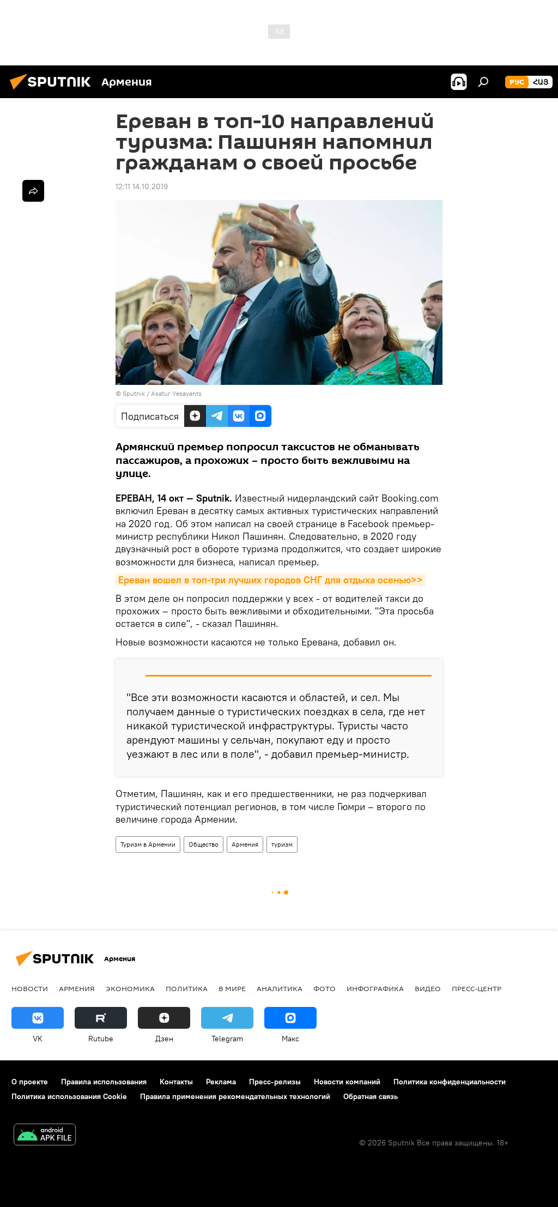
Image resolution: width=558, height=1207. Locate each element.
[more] (33, 191)
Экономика (130, 988)
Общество (204, 844)
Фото (324, 988)
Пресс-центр (476, 988)
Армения (245, 844)
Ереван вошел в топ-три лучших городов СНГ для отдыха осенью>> (270, 580)
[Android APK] (45, 1136)
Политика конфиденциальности (449, 1082)
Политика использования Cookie (69, 1096)
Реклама (221, 1082)
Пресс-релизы (275, 1082)
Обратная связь (370, 1096)
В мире (232, 988)
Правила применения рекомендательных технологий (235, 1096)
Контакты (176, 1082)
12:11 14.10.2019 (142, 186)
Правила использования (104, 1082)
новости (29, 988)
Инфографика (375, 988)
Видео (428, 988)
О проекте (29, 1082)
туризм (282, 844)
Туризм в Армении (147, 844)
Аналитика (279, 988)
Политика (187, 988)
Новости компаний (347, 1082)
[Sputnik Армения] (53, 91)
